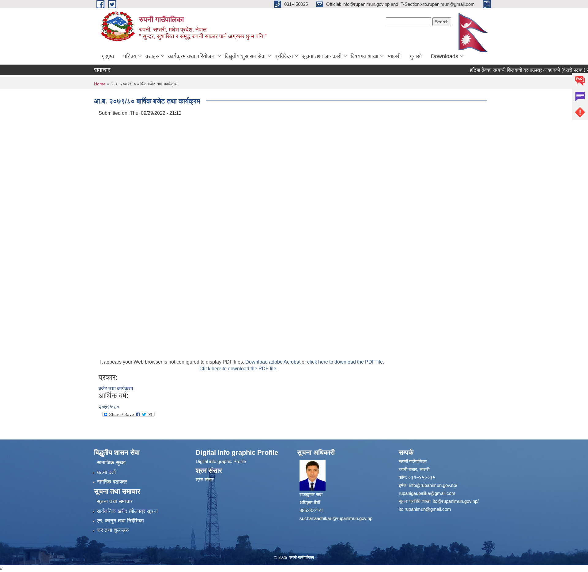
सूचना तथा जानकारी (321, 56)
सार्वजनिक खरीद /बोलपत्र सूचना (127, 511)
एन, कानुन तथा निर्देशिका (120, 521)
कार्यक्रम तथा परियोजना (192, 56)
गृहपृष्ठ (108, 56)
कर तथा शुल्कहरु (113, 530)
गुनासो (416, 56)
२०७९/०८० (109, 406)
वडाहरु (152, 56)
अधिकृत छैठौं (310, 502)
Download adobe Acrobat (273, 362)
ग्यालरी (394, 56)
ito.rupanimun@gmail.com (425, 509)
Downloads (444, 56)
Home (100, 83)
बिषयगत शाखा (364, 56)
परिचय (129, 56)
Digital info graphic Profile (221, 461)
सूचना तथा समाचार (115, 501)
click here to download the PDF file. (345, 362)
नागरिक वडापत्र (112, 482)
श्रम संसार (205, 479)
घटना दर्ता (106, 472)
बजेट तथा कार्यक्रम (116, 388)
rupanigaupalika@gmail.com (427, 493)
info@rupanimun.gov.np (432, 485)
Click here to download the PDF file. (238, 368)
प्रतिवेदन (284, 56)
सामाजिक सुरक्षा (111, 462)
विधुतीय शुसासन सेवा (245, 56)
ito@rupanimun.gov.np (455, 501)
